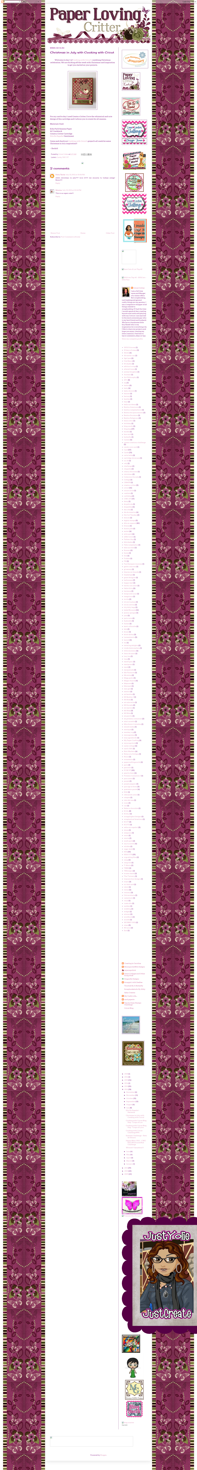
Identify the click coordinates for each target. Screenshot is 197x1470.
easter (126, 531)
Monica (59, 190)
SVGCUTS (128, 854)
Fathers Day (129, 539)
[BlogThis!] (84, 154)
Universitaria (129, 895)
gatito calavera (130, 566)
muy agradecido (130, 738)
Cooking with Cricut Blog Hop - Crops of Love (136, 1126)
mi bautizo (128, 694)
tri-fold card (129, 884)
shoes (126, 830)
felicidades (128, 542)
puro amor (128, 778)
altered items (129, 369)
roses (126, 803)
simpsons (128, 833)
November (130, 1095)
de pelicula (128, 504)
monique (127, 729)
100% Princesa (129, 347)
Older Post (110, 233)
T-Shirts (127, 865)
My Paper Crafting (131, 740)
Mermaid (127, 686)
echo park (128, 534)
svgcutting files (130, 857)
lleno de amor (129, 653)
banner (127, 393)
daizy (126, 501)
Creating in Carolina (132, 963)
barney (127, 396)
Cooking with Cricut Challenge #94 (134, 1131)
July (128, 1108)
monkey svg (129, 732)
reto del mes (129, 800)
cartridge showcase (132, 458)
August (129, 1104)
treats (126, 882)
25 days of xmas (130, 350)
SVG (125, 852)
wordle (127, 920)
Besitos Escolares (131, 415)
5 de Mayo (128, 361)
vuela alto (128, 903)
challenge (128, 466)
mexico (127, 691)
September (131, 1101)
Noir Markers (129, 751)
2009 (126, 1174)
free (125, 556)
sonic (126, 835)
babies (126, 385)
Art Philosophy (130, 377)
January (129, 1164)
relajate (127, 797)
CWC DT (65, 157)
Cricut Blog (128, 1008)
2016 (126, 1077)
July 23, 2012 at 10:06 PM (75, 175)
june (125, 615)
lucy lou (127, 656)
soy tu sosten (129, 844)
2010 (126, 1171)
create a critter (130, 485)
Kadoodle (128, 621)
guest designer (130, 577)
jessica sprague (130, 613)
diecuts (127, 518)
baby (126, 388)
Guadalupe (128, 575)
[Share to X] (86, 154)
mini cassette (129, 721)
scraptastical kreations (133, 819)
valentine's (128, 898)
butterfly (127, 437)
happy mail (128, 583)
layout (126, 640)
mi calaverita (129, 702)
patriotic (127, 767)
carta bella (128, 455)
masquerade (129, 670)
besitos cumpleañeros (133, 410)
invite (126, 599)
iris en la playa (130, 602)
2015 (126, 1080)
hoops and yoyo (130, 594)
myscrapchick (129, 743)
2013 (126, 1086)
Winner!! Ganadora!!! (135, 1147)
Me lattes (127, 675)
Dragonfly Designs (131, 979)
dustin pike (128, 528)
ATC (126, 380)
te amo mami (129, 873)
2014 (126, 1083)
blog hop (127, 429)
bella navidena (130, 404)
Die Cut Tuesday (130, 515)
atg (125, 383)
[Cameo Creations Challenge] (134, 214)
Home (82, 233)
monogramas (129, 735)
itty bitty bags (129, 607)
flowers (127, 550)
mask (126, 667)
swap (126, 860)
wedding (127, 909)
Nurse (126, 757)
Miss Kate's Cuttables (132, 724)
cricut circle (129, 490)
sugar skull (128, 849)
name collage (129, 746)
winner (127, 914)
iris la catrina (129, 605)
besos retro (128, 421)
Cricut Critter (139, 288)
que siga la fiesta (130, 787)
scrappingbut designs (132, 816)
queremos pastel (130, 789)
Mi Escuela (128, 705)
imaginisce (128, 596)
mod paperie (129, 999)
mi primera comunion (133, 719)
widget (127, 911)
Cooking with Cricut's (82, 60)
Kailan (126, 624)
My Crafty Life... (130, 996)
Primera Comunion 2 (132, 776)
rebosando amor (130, 795)
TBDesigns (128, 871)
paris (126, 765)
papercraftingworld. (132, 762)
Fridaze (127, 558)
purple (126, 781)
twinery (127, 892)
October (129, 1098)
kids (125, 629)
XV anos (127, 928)
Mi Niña (127, 710)
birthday (127, 423)
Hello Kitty (128, 588)
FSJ (125, 561)
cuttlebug (128, 496)
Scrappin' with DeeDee (133, 982)
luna (126, 659)
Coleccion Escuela (131, 477)
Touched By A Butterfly (133, 986)
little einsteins (130, 651)
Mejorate (127, 683)
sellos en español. (131, 827)
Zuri (125, 930)
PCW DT (127, 770)
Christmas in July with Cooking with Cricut (135, 1116)
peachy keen (129, 773)
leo (125, 643)
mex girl (127, 689)
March (129, 1161)
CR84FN (127, 482)
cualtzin (127, 493)
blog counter (124, 1425)
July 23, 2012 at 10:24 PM (71, 190)
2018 (126, 1074)
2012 (126, 1089)
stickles (127, 846)
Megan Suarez (129, 681)
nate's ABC (128, 748)
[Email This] (82, 154)
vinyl (126, 901)
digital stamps (129, 520)
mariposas (128, 664)
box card (127, 434)
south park (128, 841)
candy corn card (130, 447)
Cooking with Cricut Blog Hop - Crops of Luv (136, 1121)
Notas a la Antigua (131, 754)
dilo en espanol (130, 523)
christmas (128, 474)
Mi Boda (127, 700)
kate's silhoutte (130, 626)
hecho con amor (130, 586)
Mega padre (128, 678)
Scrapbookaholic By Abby (134, 989)
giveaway (128, 569)
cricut (126, 488)
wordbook (128, 917)
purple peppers (130, 784)
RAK (126, 792)
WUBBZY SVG (130, 922)
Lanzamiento (129, 637)
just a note (128, 618)
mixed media (129, 727)
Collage (127, 480)
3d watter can (129, 355)
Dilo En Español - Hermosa (133, 1111)
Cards (59, 157)
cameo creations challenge (135, 442)
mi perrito (128, 716)
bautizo (127, 399)
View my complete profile (132, 339)
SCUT (126, 822)
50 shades (128, 364)
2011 (126, 1168)
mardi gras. (128, 662)
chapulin (127, 469)
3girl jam (127, 358)
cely (125, 463)
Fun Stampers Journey (133, 564)
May (128, 1154)
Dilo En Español (57, 136)
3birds (126, 353)
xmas (126, 925)
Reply (58, 183)
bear (126, 402)
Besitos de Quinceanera (133, 412)
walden (127, 906)
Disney (127, 526)
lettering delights (131, 645)
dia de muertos (130, 512)
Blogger (103, 1455)
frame (126, 553)
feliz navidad (129, 548)
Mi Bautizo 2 (129, 697)
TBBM (126, 868)
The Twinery (129, 876)
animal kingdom (130, 372)
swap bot (127, 863)
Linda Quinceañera (132, 648)
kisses (126, 632)
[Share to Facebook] (88, 154)
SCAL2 (127, 814)
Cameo (127, 440)
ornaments (128, 759)
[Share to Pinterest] (91, 154)
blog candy (128, 426)
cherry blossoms (130, 471)
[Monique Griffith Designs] (134, 1399)
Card (126, 450)
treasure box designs (132, 879)
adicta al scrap (130, 366)
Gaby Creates (129, 993)
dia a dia (127, 510)
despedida (128, 507)
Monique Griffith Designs (134, 967)
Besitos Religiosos (131, 418)
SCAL (126, 811)
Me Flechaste (129, 672)
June (128, 1151)
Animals (127, 374)
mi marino (128, 708)
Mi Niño (127, 713)
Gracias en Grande (131, 572)
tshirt (126, 887)
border (127, 432)
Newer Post (55, 233)
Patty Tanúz (60, 175)
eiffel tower (128, 537)
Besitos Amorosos (131, 407)
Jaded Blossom (130, 610)
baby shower (129, 391)
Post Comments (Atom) (70, 237)
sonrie (126, 838)
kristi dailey (129, 634)
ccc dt (126, 461)
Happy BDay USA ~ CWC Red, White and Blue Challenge (136, 1142)
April (128, 1158)
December (130, 1092)
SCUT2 (127, 825)
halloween (128, 580)
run (125, 806)
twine (126, 890)
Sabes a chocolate (131, 808)
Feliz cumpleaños (131, 545)
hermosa (127, 591)
